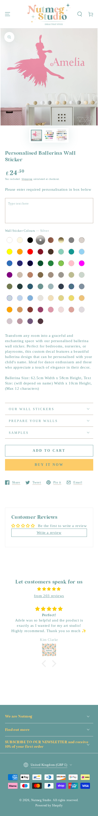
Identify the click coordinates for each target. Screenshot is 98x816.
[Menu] (7, 14)
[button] (79, 14)
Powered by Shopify (49, 805)
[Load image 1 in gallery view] (36, 135)
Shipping (27, 179)
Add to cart (49, 450)
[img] (49, 589)
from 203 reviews (49, 596)
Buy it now (49, 465)
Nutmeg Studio (41, 800)
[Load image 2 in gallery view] (49, 135)
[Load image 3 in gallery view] (61, 135)
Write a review (49, 533)
